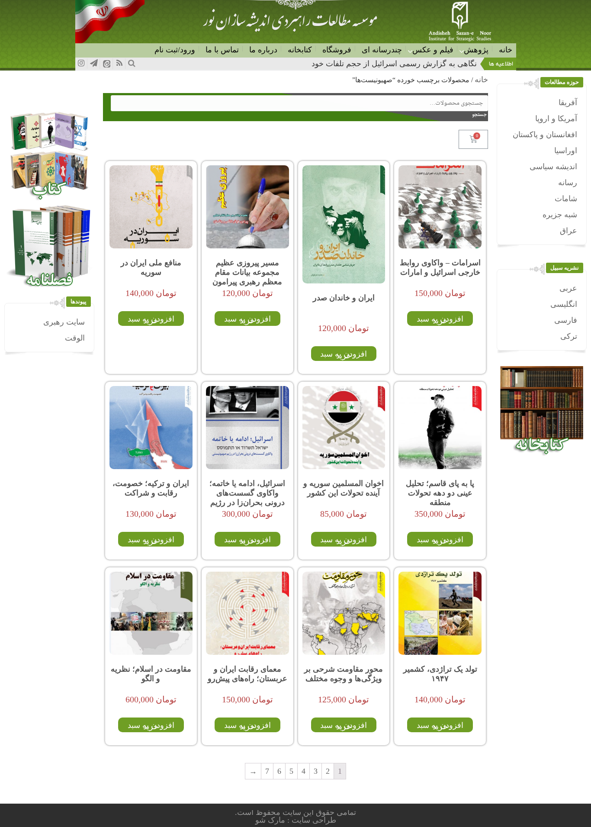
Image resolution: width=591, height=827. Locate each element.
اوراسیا (565, 150)
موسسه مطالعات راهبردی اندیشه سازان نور (289, 24)
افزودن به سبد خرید (440, 320)
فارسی (565, 320)
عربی (568, 288)
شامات (566, 198)
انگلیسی (563, 304)
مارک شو (271, 820)
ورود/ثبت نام (174, 49)
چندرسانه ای (382, 49)
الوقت (75, 338)
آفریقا (568, 102)
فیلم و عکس (432, 49)
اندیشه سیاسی (553, 166)
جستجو (481, 115)
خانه (505, 49)
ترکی (568, 336)
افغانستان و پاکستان (545, 134)
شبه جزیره (560, 214)
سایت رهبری (64, 322)
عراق (568, 230)
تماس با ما (222, 49)
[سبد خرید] (473, 139)
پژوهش (476, 49)
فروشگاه (336, 49)
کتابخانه (300, 49)
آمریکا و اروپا (556, 118)
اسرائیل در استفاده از (442, 63)
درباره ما (263, 49)
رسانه (567, 182)
